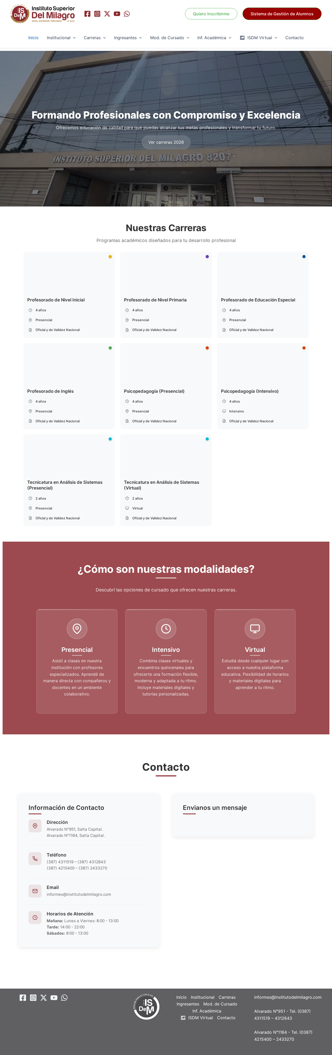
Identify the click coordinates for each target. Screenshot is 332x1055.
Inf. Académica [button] (211, 37)
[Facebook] (87, 13)
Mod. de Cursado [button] (167, 37)
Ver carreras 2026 (166, 142)
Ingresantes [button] (125, 37)
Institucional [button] (59, 37)
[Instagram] (97, 13)
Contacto (294, 37)
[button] (282, 14)
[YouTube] (117, 13)
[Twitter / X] (107, 13)
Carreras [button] (92, 37)
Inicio (33, 37)
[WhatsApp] (126, 13)
